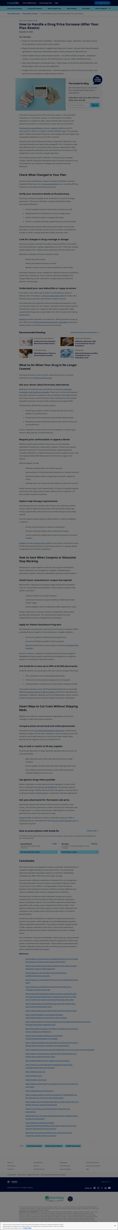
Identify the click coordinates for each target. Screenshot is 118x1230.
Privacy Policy (27, 1228)
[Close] (115, 1226)
